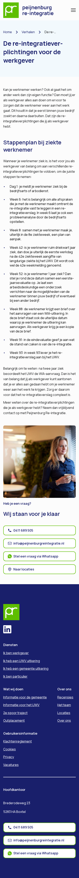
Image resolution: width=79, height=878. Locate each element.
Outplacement (14, 720)
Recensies (65, 697)
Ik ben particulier (15, 676)
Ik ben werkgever (16, 653)
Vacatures (11, 765)
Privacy (8, 757)
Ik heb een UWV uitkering (21, 661)
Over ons (64, 720)
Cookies (9, 749)
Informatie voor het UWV (21, 705)
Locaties (63, 713)
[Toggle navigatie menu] (73, 10)
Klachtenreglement (17, 741)
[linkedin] (7, 629)
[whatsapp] (70, 575)
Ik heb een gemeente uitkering (25, 668)
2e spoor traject (15, 713)
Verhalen (28, 32)
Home (7, 32)
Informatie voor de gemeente (25, 697)
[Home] (31, 10)
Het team (64, 705)
